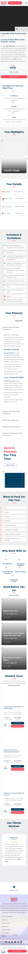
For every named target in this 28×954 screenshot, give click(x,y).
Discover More (14, 595)
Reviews (4, 936)
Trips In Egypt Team (11, 614)
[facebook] (6, 942)
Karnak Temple (12, 170)
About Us (4, 920)
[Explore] (3, 3)
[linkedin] (21, 942)
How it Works (5, 933)
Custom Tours (15, 2)
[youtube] (15, 942)
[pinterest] (18, 942)
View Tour (17, 723)
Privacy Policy (6, 923)
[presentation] (2, 156)
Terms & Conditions (7, 916)
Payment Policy (6, 929)
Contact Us (5, 926)
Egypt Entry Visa (10, 611)
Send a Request (10, 465)
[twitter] (9, 942)
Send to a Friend (14, 72)
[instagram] (12, 942)
